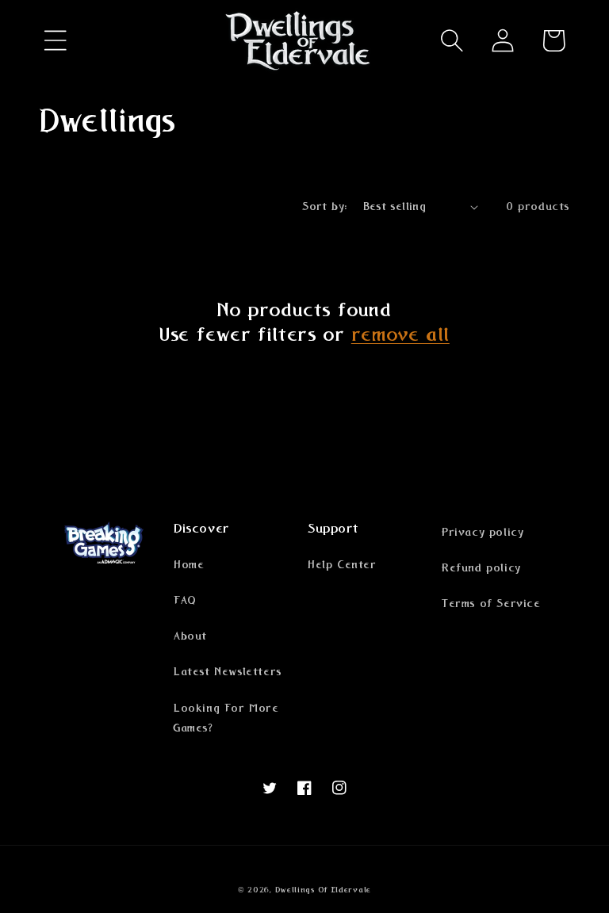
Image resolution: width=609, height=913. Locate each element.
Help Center (342, 565)
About (190, 636)
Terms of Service (491, 603)
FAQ (185, 600)
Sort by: (324, 206)
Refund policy (481, 568)
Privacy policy (482, 532)
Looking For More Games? (226, 718)
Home (189, 565)
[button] (55, 40)
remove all (400, 335)
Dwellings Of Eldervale (323, 890)
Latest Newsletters (228, 672)
